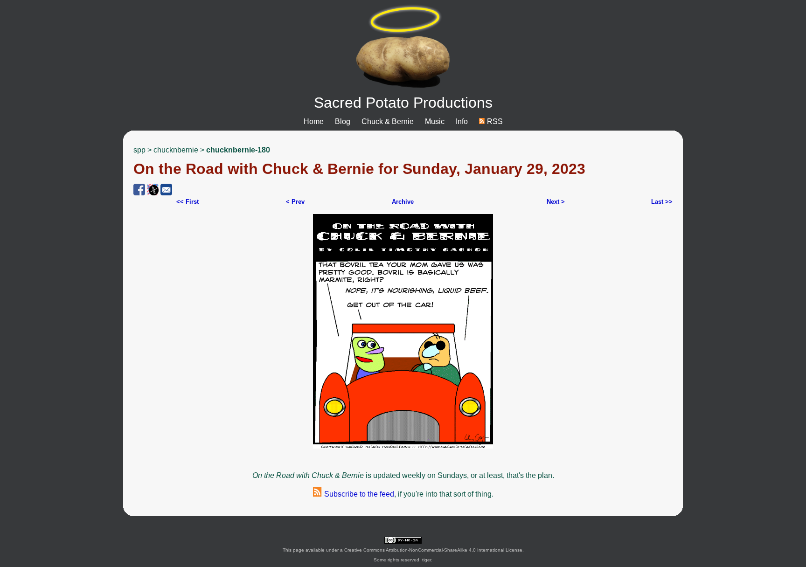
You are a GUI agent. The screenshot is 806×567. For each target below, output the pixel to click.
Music (435, 121)
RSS (494, 121)
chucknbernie (175, 150)
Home (314, 121)
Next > (556, 201)
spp (139, 150)
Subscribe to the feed (358, 494)
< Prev (295, 201)
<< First (187, 201)
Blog (342, 121)
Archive (403, 201)
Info (462, 121)
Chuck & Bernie (387, 121)
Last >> (662, 201)
